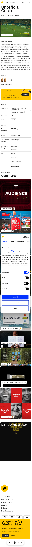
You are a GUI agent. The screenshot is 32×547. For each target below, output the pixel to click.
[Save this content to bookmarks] (29, 15)
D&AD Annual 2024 (14, 424)
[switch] (26, 277)
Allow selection (15, 303)
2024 (13, 119)
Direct (22, 112)
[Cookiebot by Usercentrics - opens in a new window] (21, 237)
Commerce (15, 112)
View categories (6, 84)
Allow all (15, 297)
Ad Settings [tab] (20, 241)
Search (20, 543)
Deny (15, 308)
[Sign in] (30, 2)
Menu (10, 543)
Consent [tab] (4, 241)
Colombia (14, 116)
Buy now (25, 94)
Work (2, 15)
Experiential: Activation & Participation (19, 109)
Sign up (6, 535)
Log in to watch (6, 35)
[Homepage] (15, 542)
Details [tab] (12, 241)
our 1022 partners (13, 251)
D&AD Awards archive (12, 15)
